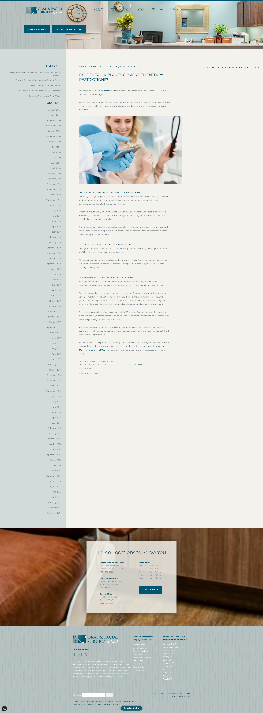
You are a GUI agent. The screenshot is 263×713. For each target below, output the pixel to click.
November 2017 (54, 317)
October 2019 (55, 195)
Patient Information (87, 701)
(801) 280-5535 (106, 588)
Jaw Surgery (138, 661)
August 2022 (55, 115)
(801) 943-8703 (106, 572)
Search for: (77, 695)
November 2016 (54, 380)
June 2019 (56, 216)
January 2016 (55, 433)
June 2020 (56, 152)
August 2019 (55, 205)
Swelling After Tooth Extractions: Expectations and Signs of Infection (34, 74)
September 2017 (53, 327)
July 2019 (56, 211)
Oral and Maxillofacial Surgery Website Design (168, 693)
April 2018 (56, 290)
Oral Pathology (139, 664)
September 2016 (53, 391)
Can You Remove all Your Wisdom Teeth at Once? (38, 80)
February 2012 (54, 502)
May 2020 (56, 158)
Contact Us (92, 704)
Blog (161, 9)
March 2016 (55, 423)
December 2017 (54, 311)
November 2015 (54, 444)
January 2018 (55, 306)
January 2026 (54, 110)
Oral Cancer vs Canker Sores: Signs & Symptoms (39, 91)
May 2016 (56, 412)
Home (69, 9)
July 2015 (57, 465)
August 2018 (55, 269)
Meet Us (118, 701)
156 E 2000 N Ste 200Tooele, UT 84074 (108, 597)
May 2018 (56, 285)
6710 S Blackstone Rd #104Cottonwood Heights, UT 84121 (113, 566)
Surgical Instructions (130, 701)
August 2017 (55, 333)
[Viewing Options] (4, 708)
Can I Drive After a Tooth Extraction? (44, 85)
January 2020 (54, 179)
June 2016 (56, 407)
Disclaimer (107, 704)
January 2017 (55, 370)
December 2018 (54, 248)
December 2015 (54, 439)
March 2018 (55, 295)
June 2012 (56, 492)
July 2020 (56, 147)
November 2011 (54, 513)
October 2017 (55, 322)
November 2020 (53, 126)
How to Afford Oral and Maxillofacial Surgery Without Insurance (110, 66)
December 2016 (54, 375)
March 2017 (55, 359)
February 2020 (54, 173)
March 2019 (55, 232)
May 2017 (56, 349)
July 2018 (56, 274)
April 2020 (56, 163)
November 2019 (54, 189)
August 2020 (55, 142)
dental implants (110, 91)
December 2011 (54, 508)
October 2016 (55, 386)
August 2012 (55, 487)
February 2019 (54, 237)
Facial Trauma (139, 670)
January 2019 (55, 242)
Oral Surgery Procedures (104, 701)
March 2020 (55, 168)
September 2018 (53, 264)
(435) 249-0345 (106, 603)
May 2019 (56, 221)
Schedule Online (131, 708)
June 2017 (56, 343)
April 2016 (56, 418)
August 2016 (55, 396)
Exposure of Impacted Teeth (145, 657)
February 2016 (54, 428)
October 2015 (55, 449)
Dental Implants (139, 648)
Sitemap (116, 704)
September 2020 (53, 136)
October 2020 (54, 131)
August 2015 (55, 460)
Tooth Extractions (140, 651)
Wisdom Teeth (139, 645)
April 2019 (56, 227)
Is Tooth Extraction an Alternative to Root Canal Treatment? (232, 67)
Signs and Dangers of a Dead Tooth (45, 96)
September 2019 (53, 200)
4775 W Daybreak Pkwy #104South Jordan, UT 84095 (112, 581)
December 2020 (53, 120)
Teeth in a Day (139, 667)
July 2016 (56, 402)
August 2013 (55, 481)
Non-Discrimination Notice (181, 696)
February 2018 (54, 301)
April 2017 (56, 354)
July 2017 (56, 338)
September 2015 (53, 455)
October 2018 (55, 258)
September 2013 (53, 476)
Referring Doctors (80, 704)
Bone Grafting (139, 654)
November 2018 (54, 253)
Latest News (92, 365)
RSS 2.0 (141, 365)
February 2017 (54, 364)
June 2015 (56, 471)
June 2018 (56, 280)
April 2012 (56, 497)
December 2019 (54, 184)
